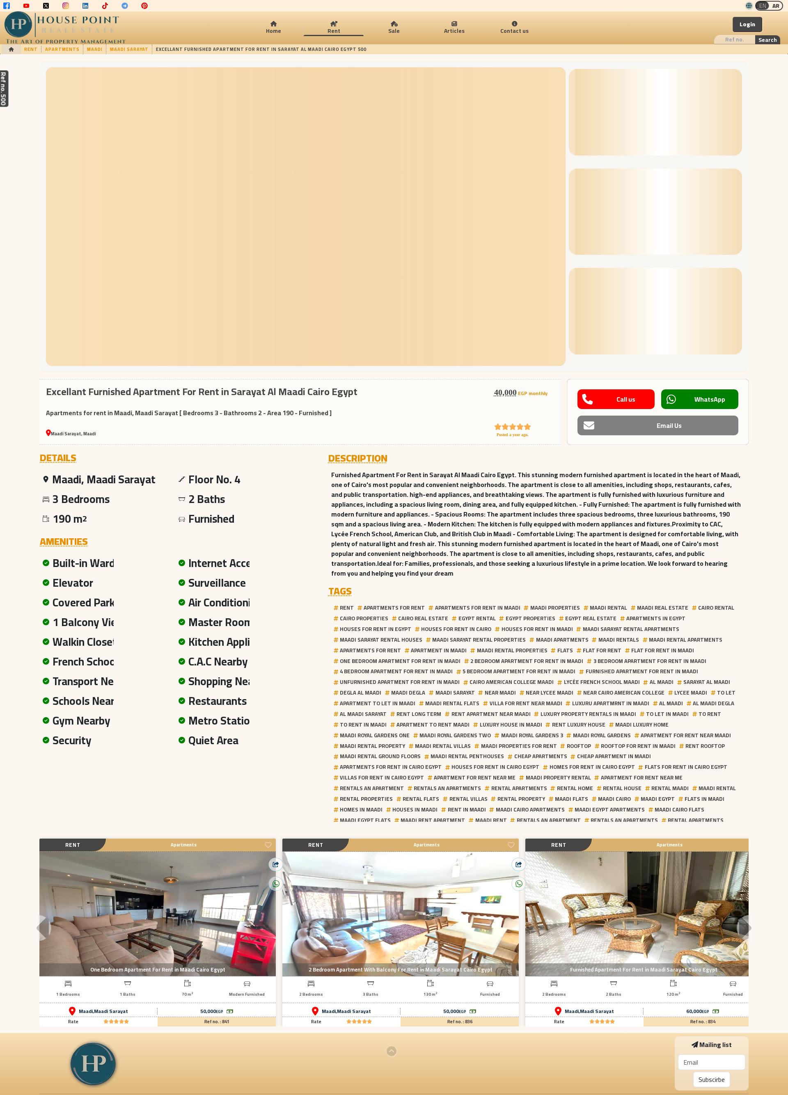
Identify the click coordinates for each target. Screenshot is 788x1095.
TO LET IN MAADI (667, 714)
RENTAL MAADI (670, 788)
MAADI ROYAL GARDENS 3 (532, 735)
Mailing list (715, 1044)
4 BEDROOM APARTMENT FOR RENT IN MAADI (396, 671)
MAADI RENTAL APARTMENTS (685, 640)
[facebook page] (6, 5)
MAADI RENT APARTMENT (433, 820)
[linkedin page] (85, 5)
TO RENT (710, 714)
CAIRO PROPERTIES (364, 618)
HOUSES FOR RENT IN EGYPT (375, 629)
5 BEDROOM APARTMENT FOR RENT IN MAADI (519, 671)
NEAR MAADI (500, 692)
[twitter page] (46, 5)
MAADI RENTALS (618, 640)
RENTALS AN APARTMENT (372, 788)
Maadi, (86, 1011)
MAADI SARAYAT (455, 692)
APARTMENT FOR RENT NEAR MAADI (686, 735)
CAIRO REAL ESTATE (423, 618)
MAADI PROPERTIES (555, 608)
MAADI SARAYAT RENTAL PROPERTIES (479, 640)
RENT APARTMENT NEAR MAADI (491, 714)
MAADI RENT (491, 820)
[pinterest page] (144, 5)
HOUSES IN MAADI (415, 809)
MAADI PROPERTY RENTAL (558, 777)
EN (762, 6)
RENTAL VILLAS (468, 799)
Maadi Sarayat (111, 1011)
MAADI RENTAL (608, 608)
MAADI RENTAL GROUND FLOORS (380, 756)
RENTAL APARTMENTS (519, 788)
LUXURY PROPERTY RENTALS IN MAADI (588, 714)
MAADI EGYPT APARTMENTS (610, 809)
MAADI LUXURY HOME (642, 724)
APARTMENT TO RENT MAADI (433, 724)
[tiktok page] (105, 5)
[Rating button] (116, 1021)
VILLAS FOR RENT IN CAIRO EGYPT (382, 777)
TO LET (726, 692)
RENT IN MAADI (467, 809)
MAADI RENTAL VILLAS (443, 746)
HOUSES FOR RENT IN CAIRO (456, 629)
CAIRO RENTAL (716, 608)
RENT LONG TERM (418, 714)
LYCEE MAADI (690, 692)
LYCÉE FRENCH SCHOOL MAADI (602, 682)
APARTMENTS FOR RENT (394, 608)
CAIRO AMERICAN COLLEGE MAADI (512, 682)
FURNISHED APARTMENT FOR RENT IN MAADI (642, 671)
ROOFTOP (579, 746)
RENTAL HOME (575, 788)
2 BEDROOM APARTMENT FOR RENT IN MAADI (526, 661)
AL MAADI (661, 682)
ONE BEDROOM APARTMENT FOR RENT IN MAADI (400, 661)
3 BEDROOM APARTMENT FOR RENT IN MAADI (649, 661)
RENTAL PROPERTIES (366, 799)
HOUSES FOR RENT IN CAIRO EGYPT (495, 767)
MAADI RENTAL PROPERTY (372, 746)
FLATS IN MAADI (704, 799)
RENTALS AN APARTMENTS (447, 788)
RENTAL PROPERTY (521, 799)
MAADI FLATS (571, 799)
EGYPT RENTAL (477, 618)
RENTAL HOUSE (622, 788)
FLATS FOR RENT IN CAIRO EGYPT (686, 767)
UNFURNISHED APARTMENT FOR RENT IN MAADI (400, 682)
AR (775, 6)
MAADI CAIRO (614, 799)
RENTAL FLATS (421, 799)
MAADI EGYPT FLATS (365, 820)
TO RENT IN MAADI (363, 724)
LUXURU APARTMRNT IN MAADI (610, 703)
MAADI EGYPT (658, 799)
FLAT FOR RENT (602, 650)
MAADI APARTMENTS (562, 640)
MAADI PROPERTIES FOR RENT (519, 746)
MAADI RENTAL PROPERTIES (512, 650)
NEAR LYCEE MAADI (549, 692)
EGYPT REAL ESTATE (590, 618)
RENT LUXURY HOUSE (578, 724)
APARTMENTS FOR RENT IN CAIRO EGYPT (391, 767)
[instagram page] (65, 5)
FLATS (565, 650)
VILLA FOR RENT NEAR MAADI (526, 703)
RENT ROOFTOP (705, 746)
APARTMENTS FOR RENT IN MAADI (477, 608)
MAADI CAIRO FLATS (679, 809)
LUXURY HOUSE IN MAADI (511, 724)
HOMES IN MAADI (361, 809)
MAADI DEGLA (408, 692)
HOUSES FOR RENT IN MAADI (537, 629)
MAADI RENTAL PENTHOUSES (467, 756)
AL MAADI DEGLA (713, 703)
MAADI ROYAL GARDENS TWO (455, 735)
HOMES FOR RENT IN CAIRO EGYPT (592, 767)
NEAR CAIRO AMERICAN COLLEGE (623, 692)
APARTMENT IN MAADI (439, 650)
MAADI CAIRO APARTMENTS (530, 809)
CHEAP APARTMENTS (540, 756)
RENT (347, 608)
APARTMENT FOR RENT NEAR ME (474, 777)
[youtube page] (26, 5)
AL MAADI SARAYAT (363, 714)
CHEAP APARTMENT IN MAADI (614, 756)
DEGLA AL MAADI (360, 692)
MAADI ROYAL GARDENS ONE (375, 735)
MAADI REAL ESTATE (662, 608)
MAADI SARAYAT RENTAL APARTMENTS (631, 629)
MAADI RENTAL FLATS (452, 703)
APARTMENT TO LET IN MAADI (377, 703)
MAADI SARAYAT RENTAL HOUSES (381, 640)
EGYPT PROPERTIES (530, 618)
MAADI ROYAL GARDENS (602, 735)
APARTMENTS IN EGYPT (655, 618)
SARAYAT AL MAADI (706, 682)
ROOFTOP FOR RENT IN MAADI (638, 746)
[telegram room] (124, 5)
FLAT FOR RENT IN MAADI (662, 650)
